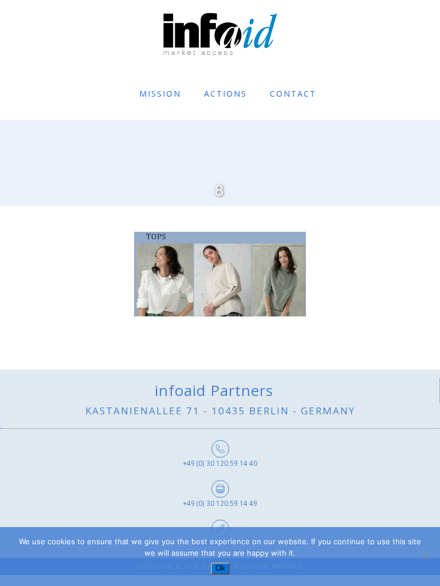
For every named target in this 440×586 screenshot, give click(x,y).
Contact (293, 93)
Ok (220, 568)
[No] (425, 557)
